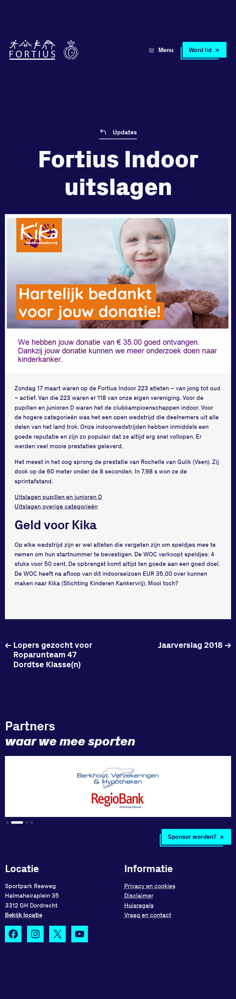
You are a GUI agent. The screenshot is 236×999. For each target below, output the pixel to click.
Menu (166, 50)
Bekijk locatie (23, 915)
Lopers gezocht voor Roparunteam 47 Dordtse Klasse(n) (48, 654)
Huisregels (139, 905)
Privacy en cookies (149, 886)
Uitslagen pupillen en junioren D (58, 497)
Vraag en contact (147, 915)
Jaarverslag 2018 (194, 644)
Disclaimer (138, 895)
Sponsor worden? (192, 836)
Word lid (200, 50)
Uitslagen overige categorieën (56, 506)
